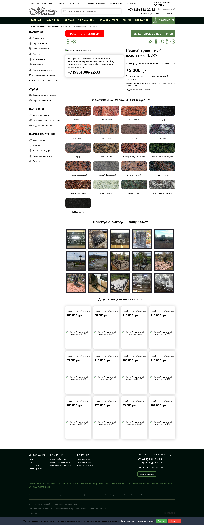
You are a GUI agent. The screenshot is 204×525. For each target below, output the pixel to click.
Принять (161, 521)
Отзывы (32, 459)
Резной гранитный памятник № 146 (81, 401)
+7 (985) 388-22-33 (141, 9)
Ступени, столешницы (96, 3)
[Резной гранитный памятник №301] (162, 377)
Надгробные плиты (85, 466)
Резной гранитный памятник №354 (81, 356)
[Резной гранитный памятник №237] (78, 332)
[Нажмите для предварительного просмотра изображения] (78, 50)
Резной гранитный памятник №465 (109, 311)
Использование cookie (97, 509)
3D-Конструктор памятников (153, 33)
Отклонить (174, 521)
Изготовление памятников (42, 484)
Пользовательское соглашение (40, 509)
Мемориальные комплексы (61, 466)
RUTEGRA (169, 513)
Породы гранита (35, 469)
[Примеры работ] (76, 239)
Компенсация (34, 466)
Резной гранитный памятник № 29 (109, 356)
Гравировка (47, 3)
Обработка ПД (81, 509)
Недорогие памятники (139, 484)
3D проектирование (75, 3)
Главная (36, 20)
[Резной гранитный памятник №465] (106, 332)
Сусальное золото (116, 3)
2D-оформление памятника (43, 75)
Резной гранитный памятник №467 (137, 401)
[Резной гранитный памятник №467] (134, 422)
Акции (127, 20)
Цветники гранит (84, 459)
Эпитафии (59, 3)
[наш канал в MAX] (150, 42)
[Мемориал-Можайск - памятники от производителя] (43, 11)
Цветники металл (84, 462)
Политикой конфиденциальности (136, 520)
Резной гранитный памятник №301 (165, 356)
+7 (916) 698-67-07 (149, 463)
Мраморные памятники (60, 462)
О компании (34, 3)
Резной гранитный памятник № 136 (137, 356)
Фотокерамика (132, 3)
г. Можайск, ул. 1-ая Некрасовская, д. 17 (158, 14)
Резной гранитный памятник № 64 (137, 311)
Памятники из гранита (92, 484)
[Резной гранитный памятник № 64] (134, 332)
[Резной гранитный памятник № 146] (78, 422)
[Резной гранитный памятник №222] (162, 332)
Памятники (52, 20)
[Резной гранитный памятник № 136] (134, 377)
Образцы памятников (39, 487)
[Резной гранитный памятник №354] (78, 377)
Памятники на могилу (68, 484)
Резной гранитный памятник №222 (165, 311)
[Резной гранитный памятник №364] (162, 422)
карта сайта (33, 513)
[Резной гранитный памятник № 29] (106, 377)
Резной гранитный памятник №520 (109, 401)
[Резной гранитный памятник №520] (106, 422)
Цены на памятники (115, 484)
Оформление (86, 20)
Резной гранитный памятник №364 (165, 401)
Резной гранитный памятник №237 (81, 311)
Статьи (31, 462)
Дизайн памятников (162, 484)
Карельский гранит (58, 459)
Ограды (69, 20)
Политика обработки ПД (64, 509)
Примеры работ (108, 20)
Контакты (141, 20)
